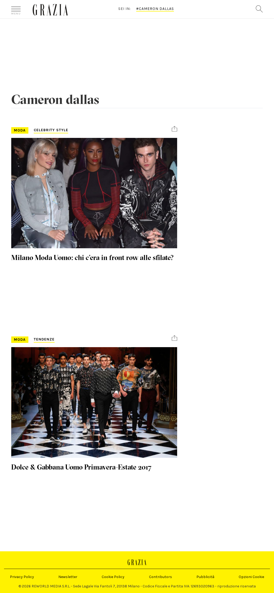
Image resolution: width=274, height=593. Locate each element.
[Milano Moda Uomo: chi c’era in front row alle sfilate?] (94, 193)
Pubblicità (205, 577)
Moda (20, 130)
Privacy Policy (22, 577)
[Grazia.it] (50, 9)
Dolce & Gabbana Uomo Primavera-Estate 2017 (81, 467)
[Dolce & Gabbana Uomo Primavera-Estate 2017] (94, 402)
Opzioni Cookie (251, 577)
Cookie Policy (113, 577)
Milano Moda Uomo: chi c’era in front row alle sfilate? (92, 257)
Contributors (160, 577)
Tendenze (44, 339)
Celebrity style (51, 130)
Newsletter (67, 577)
